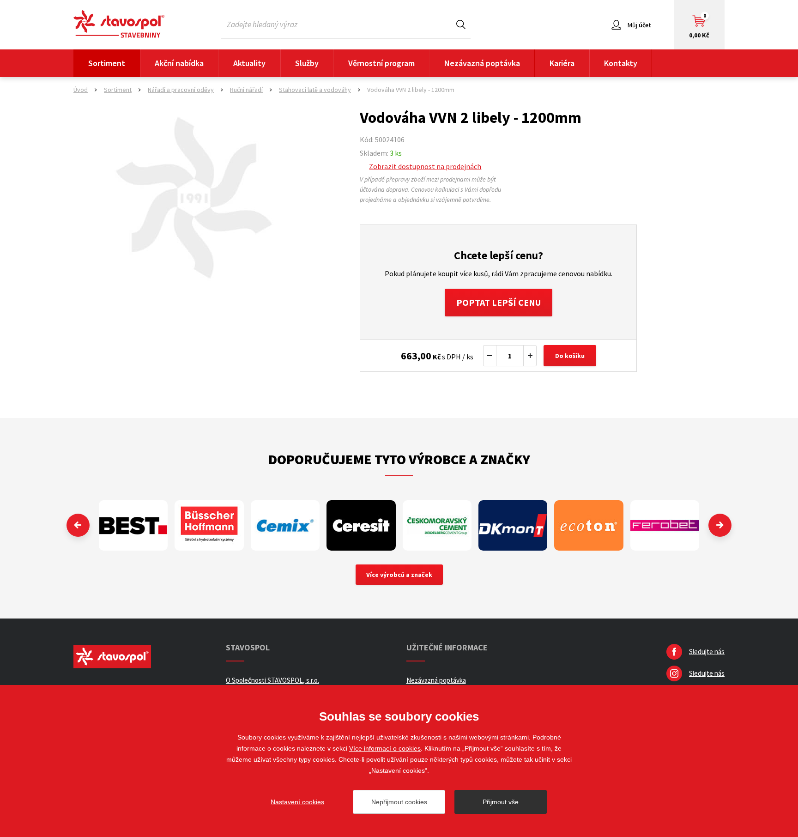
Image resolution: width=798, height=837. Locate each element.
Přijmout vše (501, 802)
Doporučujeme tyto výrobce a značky (399, 459)
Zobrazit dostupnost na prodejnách (425, 166)
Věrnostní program (381, 63)
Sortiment (106, 63)
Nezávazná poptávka (482, 63)
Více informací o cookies (385, 748)
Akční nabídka (179, 63)
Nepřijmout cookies (399, 802)
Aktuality (249, 63)
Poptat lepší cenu (498, 302)
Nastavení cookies (297, 802)
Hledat (461, 24)
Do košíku (570, 356)
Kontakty (620, 63)
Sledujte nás (707, 651)
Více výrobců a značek (399, 574)
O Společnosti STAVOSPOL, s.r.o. (272, 680)
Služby (307, 63)
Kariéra (562, 63)
